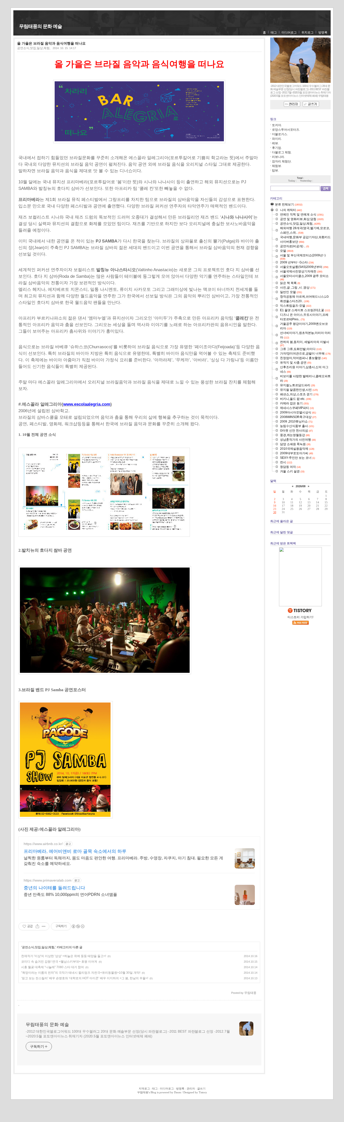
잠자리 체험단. (282, 161)
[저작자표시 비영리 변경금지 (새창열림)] (78, 926)
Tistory (203, 1092)
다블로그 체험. (282, 152)
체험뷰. (277, 166)
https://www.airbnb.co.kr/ (43, 844)
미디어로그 (289, 32)
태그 (274, 32)
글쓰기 (201, 1088)
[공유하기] (37, 926)
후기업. (277, 148)
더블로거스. (280, 134)
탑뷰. (275, 170)
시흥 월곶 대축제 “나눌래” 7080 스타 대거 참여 (52, 967)
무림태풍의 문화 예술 (40, 26)
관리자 (191, 1088)
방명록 (322, 32)
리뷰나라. (278, 157)
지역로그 (144, 1088)
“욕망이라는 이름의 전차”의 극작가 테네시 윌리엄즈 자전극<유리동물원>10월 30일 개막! (80, 972)
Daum (177, 1092)
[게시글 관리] (44, 926)
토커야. (277, 125)
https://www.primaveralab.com (48, 880)
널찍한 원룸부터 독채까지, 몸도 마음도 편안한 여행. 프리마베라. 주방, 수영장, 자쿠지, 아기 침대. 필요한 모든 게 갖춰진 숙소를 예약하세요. (123, 861)
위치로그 (307, 32)
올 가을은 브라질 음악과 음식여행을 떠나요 (51, 43)
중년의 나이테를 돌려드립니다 (54, 887)
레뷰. (275, 143)
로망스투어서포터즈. (286, 129)
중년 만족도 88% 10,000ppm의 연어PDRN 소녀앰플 (70, 894)
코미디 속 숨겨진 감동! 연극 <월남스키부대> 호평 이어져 (59, 961)
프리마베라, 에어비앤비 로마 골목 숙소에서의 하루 (75, 851)
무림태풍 (142, 1092)
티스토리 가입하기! (300, 617)
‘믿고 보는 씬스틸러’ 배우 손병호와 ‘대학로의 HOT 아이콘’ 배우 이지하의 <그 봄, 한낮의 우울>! (84, 978)
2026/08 (300, 486)
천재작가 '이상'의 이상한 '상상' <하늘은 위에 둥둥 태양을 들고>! (63, 956)
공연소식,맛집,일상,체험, (33, 48)
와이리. (277, 139)
